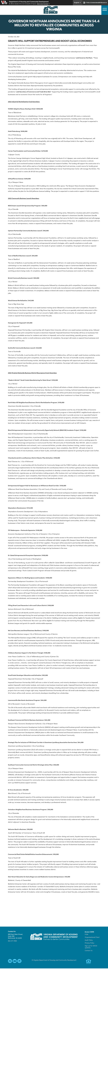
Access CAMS (89, 932)
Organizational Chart (92, 937)
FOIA (86, 934)
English (77, 2)
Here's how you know (42, 4)
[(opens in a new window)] (10, 961)
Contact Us (88, 950)
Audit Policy (89, 940)
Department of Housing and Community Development (29, 2)
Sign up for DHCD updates (91, 947)
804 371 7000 (12, 941)
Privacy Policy (89, 943)
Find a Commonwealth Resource (96, 2)
